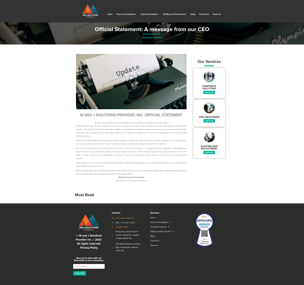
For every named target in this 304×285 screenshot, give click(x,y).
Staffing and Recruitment (174, 14)
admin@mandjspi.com (125, 218)
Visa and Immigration (126, 14)
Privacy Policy (89, 247)
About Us (217, 14)
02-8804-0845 (122, 227)
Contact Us (204, 14)
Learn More (209, 92)
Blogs (193, 14)
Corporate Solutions (149, 14)
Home (110, 14)
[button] (126, 14)
